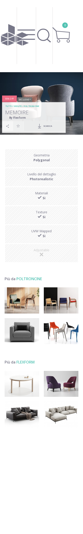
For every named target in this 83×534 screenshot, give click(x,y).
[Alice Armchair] (22, 300)
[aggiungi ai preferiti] (18, 126)
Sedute (18, 106)
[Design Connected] (15, 36)
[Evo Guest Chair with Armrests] (61, 300)
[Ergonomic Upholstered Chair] (61, 331)
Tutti (9, 106)
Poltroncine (31, 106)
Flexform (25, 362)
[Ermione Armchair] (61, 384)
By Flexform (17, 117)
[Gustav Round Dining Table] (22, 384)
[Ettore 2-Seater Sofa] (22, 414)
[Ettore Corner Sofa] (61, 414)
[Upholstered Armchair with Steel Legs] (22, 331)
